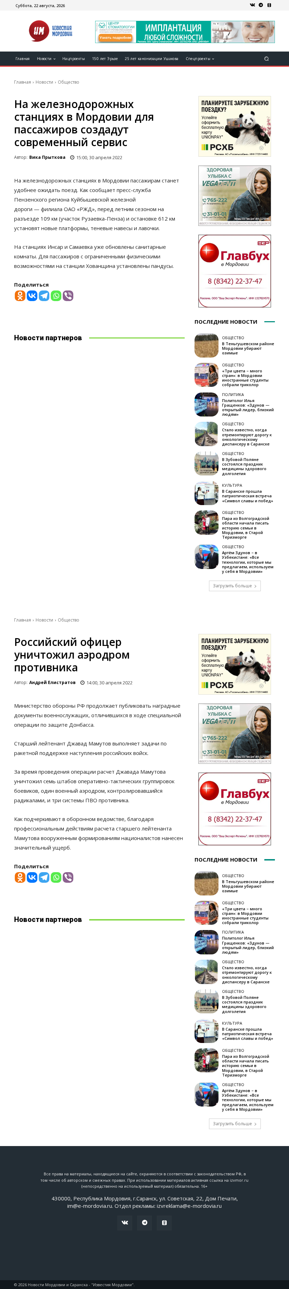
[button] (266, 59)
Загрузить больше (232, 586)
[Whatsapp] (56, 295)
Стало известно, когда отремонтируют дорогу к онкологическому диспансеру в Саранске (247, 436)
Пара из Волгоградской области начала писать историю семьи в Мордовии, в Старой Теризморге (245, 528)
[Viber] (68, 295)
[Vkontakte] (32, 295)
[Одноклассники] (269, 5)
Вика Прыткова (47, 157)
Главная (22, 82)
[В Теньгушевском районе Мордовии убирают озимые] (207, 345)
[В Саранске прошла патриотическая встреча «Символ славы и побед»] (207, 493)
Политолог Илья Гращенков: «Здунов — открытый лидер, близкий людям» (248, 407)
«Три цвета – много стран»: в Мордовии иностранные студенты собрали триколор (245, 378)
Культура (232, 485)
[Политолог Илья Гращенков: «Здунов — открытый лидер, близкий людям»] (207, 404)
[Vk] (252, 5)
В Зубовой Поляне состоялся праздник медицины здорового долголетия (244, 466)
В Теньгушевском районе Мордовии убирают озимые (248, 348)
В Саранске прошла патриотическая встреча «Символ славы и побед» (247, 495)
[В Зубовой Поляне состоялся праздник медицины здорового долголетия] (207, 463)
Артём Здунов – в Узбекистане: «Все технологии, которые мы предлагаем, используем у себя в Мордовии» (247, 562)
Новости (44, 82)
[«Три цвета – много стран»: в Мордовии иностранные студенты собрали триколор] (207, 375)
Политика (233, 394)
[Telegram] (261, 5)
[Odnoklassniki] (20, 295)
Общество (68, 82)
